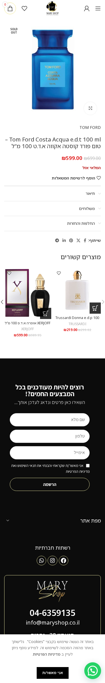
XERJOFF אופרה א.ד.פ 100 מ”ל (27, 323)
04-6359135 (52, 612)
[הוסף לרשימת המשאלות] (59, 273)
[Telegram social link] (57, 240)
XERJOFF (27, 329)
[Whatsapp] (41, 560)
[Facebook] (63, 560)
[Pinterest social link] (71, 240)
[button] (95, 308)
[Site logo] (52, 8)
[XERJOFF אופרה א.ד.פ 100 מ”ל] (27, 293)
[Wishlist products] (24, 8)
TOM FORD (90, 127)
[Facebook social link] (85, 240)
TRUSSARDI (77, 324)
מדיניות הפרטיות (46, 654)
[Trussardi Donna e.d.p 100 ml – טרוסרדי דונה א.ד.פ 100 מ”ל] (77, 290)
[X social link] (78, 240)
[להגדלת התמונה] (90, 108)
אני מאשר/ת (52, 672)
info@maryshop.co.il (53, 622)
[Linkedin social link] (64, 240)
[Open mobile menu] (98, 8)
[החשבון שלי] (86, 8)
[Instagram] (52, 560)
